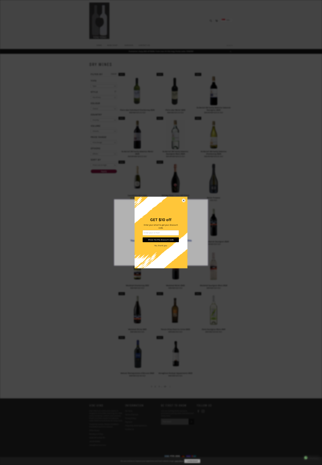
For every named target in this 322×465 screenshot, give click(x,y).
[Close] (183, 200)
